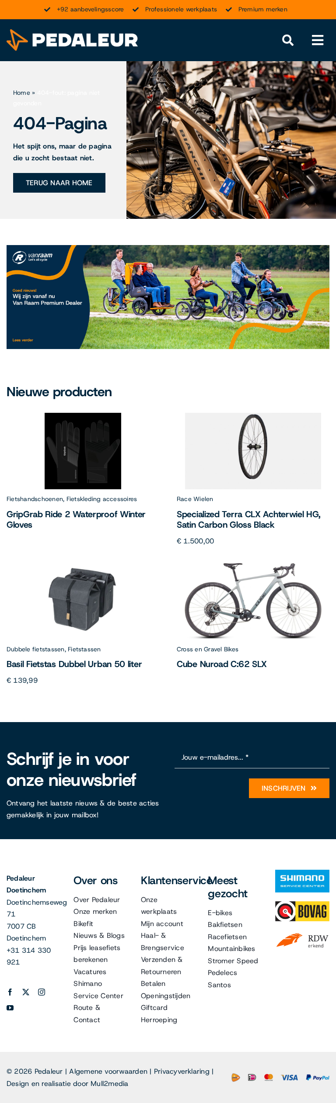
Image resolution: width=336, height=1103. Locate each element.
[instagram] (41, 992)
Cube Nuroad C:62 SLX (222, 664)
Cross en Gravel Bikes (207, 649)
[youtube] (10, 1007)
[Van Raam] (168, 248)
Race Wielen (195, 499)
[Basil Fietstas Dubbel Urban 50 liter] (83, 566)
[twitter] (25, 992)
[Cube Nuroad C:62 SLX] (253, 566)
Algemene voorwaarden (108, 1071)
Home (21, 93)
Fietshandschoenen (35, 499)
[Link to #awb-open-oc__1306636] (288, 40)
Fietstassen (84, 649)
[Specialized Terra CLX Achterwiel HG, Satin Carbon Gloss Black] (253, 416)
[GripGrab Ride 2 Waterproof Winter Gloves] (83, 416)
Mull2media (109, 1083)
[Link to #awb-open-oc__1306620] (317, 40)
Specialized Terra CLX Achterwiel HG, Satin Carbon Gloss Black (248, 519)
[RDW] (302, 933)
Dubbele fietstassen (36, 649)
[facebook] (10, 992)
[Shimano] (302, 873)
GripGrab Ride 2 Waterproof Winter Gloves (76, 519)
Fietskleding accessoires (101, 499)
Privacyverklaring (182, 1071)
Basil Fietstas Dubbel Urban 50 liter (74, 664)
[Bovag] (302, 904)
